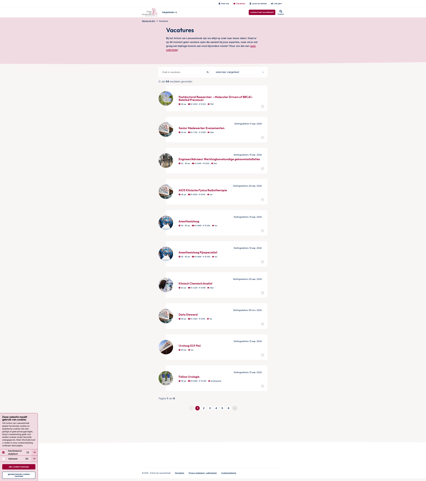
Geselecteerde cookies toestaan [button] (19, 475)
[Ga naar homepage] (150, 12)
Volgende (235, 408)
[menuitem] (168, 12)
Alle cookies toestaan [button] (19, 467)
